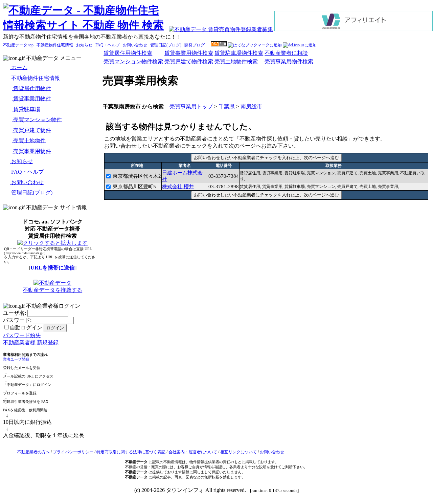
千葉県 (227, 106)
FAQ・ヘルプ (107, 45)
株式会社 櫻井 (178, 186)
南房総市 (251, 106)
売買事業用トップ (191, 106)
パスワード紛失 (22, 335)
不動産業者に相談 (286, 53)
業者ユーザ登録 (16, 359)
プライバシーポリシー (73, 452)
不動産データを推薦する (52, 290)
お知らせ (84, 45)
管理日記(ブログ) (165, 45)
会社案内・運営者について (192, 452)
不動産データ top (18, 45)
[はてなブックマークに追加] (255, 45)
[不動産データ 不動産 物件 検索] (85, 25)
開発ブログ (194, 45)
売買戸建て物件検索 (188, 61)
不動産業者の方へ (33, 452)
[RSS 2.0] (219, 45)
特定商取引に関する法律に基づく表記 (130, 452)
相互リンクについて (238, 452)
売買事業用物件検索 (289, 61)
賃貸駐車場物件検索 (238, 53)
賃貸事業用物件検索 (188, 53)
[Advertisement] (266, 216)
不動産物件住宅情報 (55, 45)
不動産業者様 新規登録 (31, 342)
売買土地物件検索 (236, 61)
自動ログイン (26, 327)
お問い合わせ (135, 45)
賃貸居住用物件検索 (128, 53)
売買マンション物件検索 (133, 61)
